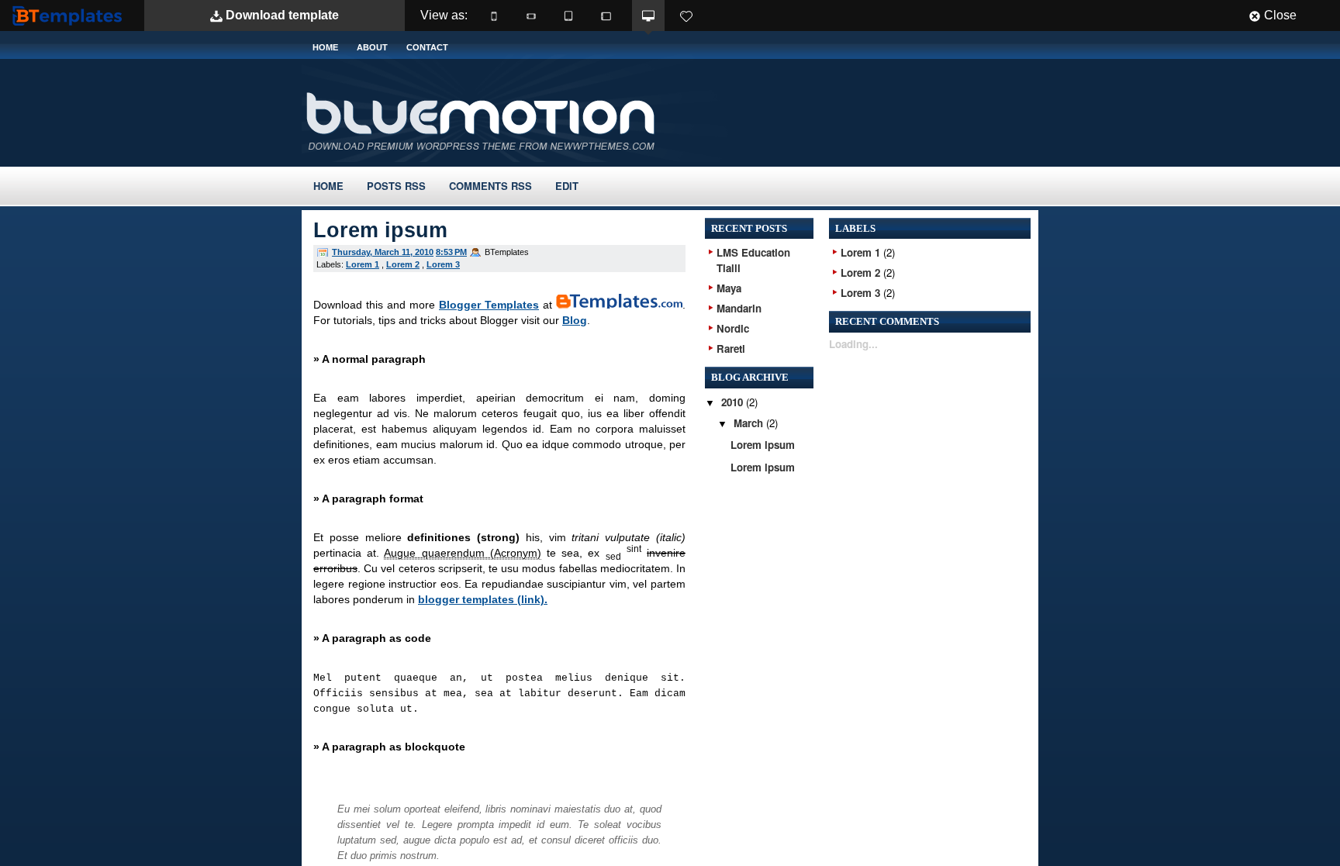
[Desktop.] (648, 15)
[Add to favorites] (686, 15)
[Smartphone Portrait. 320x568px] (494, 15)
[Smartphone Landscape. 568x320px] (531, 15)
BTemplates (70, 15)
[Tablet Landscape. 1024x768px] (605, 15)
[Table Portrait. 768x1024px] (568, 15)
